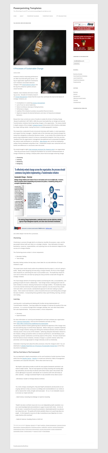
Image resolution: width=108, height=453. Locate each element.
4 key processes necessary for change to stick (41, 149)
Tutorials (75, 100)
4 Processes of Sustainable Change (28, 68)
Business (28, 425)
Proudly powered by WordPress (21, 446)
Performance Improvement (32, 429)
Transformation (28, 431)
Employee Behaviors (26, 427)
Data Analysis (17, 427)
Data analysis (43, 141)
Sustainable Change (18, 431)
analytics (43, 425)
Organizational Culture (28, 84)
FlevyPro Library (26, 358)
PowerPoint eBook (48, 16)
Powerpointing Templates (27, 8)
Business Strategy (77, 74)
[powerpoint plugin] (74, 32)
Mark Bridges (46, 431)
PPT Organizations (61, 16)
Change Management (21, 97)
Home (15, 16)
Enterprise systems (36, 427)
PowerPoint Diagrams (33, 16)
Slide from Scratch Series (79, 98)
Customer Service (37, 125)
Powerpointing (77, 82)
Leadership (44, 427)
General (33, 425)
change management (51, 425)
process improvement (39, 103)
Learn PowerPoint (77, 78)
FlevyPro (34, 358)
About (21, 16)
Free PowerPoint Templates (80, 76)
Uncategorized (77, 102)
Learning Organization (23, 321)
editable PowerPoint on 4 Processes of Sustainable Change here (39, 346)
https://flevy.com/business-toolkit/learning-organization (32, 323)
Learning (50, 427)
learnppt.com (76, 96)
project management (56, 429)
